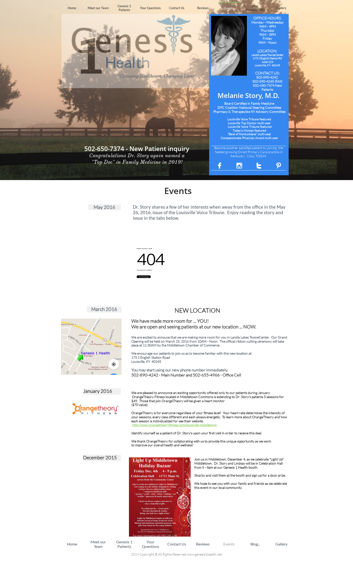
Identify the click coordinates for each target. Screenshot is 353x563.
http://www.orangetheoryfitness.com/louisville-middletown (174, 425)
